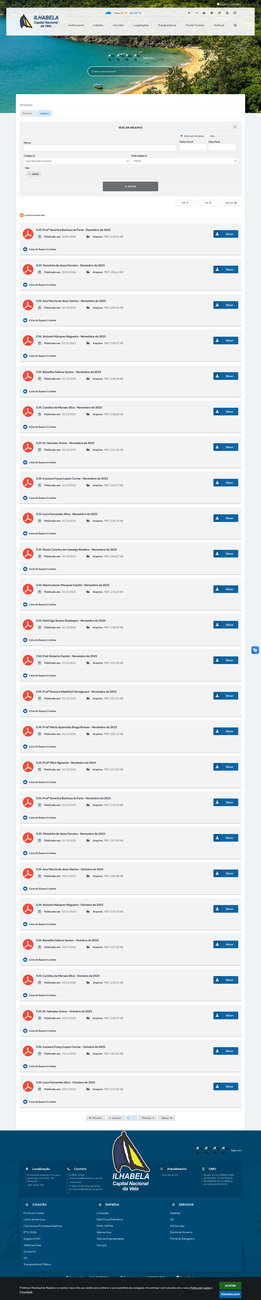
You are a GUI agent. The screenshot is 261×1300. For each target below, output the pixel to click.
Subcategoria (139, 155)
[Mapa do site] (227, 13)
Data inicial (186, 141)
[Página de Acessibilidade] (234, 13)
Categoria (29, 155)
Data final (214, 141)
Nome (27, 142)
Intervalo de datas (194, 136)
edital (35, 174)
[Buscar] (168, 71)
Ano (212, 136)
